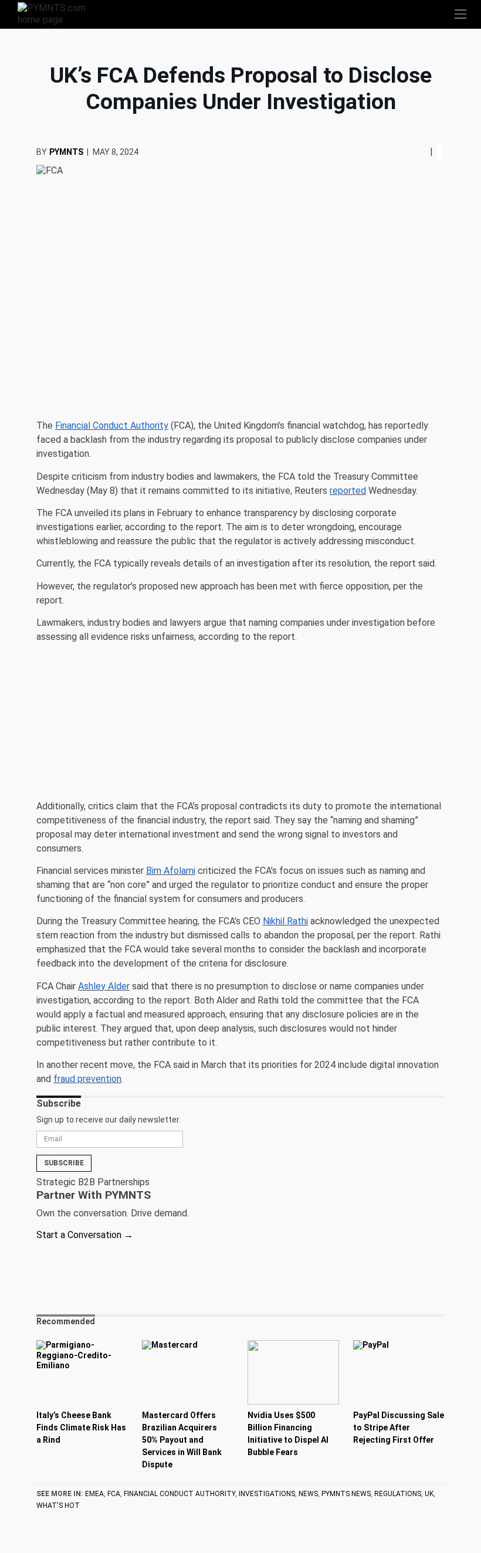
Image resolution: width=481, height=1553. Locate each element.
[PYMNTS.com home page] (59, 13)
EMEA (94, 1494)
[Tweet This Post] (416, 151)
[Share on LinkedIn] (420, 151)
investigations (267, 1494)
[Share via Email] (425, 151)
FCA (113, 1494)
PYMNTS (66, 152)
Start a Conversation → (84, 1234)
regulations (397, 1494)
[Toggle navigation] (460, 14)
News (308, 1494)
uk (429, 1494)
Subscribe (64, 1163)
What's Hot (58, 1505)
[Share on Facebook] (412, 151)
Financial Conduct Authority (179, 1494)
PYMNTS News (346, 1494)
